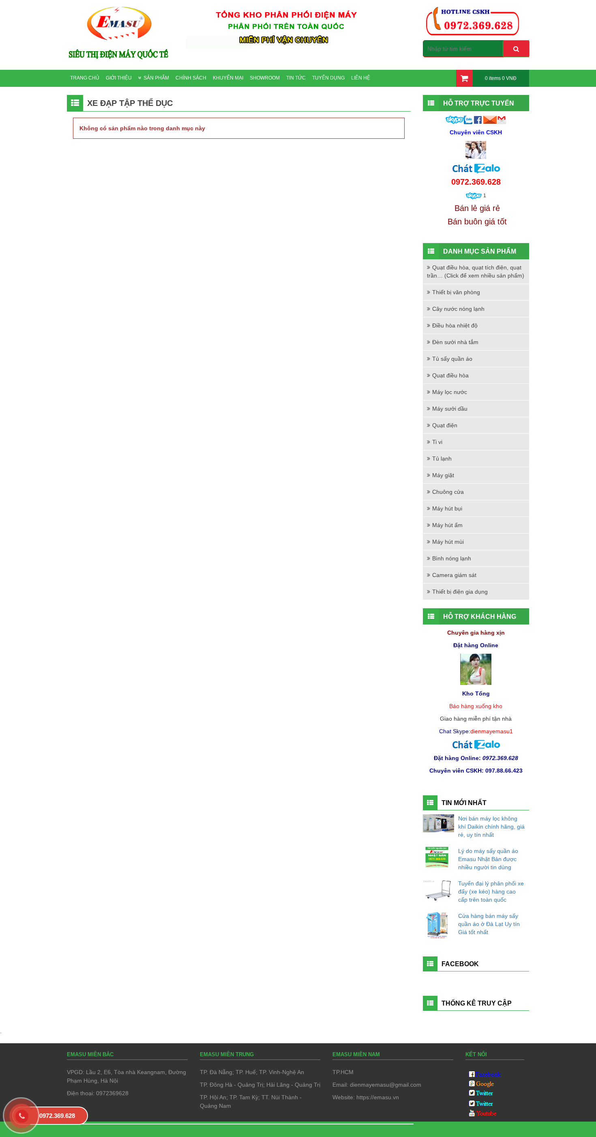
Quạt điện (444, 425)
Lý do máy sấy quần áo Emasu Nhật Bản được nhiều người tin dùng (488, 859)
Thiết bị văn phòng (456, 292)
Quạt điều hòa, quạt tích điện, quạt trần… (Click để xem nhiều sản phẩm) (475, 271)
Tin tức (296, 78)
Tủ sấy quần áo (452, 358)
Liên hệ (360, 78)
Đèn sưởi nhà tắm (455, 342)
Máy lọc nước (449, 392)
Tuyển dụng (328, 78)
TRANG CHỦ (84, 78)
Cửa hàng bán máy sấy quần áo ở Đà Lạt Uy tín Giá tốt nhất (489, 924)
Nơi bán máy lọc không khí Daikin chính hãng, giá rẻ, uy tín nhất (491, 826)
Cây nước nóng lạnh (458, 309)
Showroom (265, 78)
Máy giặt (443, 475)
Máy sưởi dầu (449, 408)
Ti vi (437, 442)
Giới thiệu (119, 78)
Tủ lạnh (442, 458)
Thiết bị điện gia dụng (460, 591)
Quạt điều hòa (450, 375)
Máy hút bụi (447, 508)
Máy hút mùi (448, 541)
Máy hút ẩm (447, 525)
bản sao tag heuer (96, 1129)
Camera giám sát (454, 575)
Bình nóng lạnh (451, 558)
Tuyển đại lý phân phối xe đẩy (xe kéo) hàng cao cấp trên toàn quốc (491, 891)
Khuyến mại (228, 78)
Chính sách (191, 78)
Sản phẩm (156, 78)
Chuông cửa (448, 492)
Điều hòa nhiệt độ (455, 325)
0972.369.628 (57, 1115)
